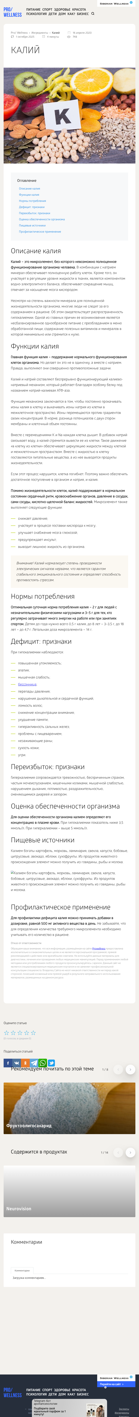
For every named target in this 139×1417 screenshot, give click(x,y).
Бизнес (83, 14)
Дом (62, 14)
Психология (36, 14)
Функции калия (29, 195)
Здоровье (62, 10)
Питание (33, 10)
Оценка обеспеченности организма (42, 219)
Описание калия (29, 189)
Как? (71, 14)
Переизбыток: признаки (34, 213)
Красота (79, 10)
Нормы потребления (32, 201)
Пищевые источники (32, 226)
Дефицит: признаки (32, 207)
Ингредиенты (122, 1413)
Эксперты (124, 1409)
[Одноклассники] (30, 1258)
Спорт (47, 10)
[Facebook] (14, 1258)
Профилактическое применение (40, 232)
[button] (118, 1069)
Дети (53, 14)
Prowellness (98, 949)
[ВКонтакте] (22, 1258)
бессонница (27, 685)
